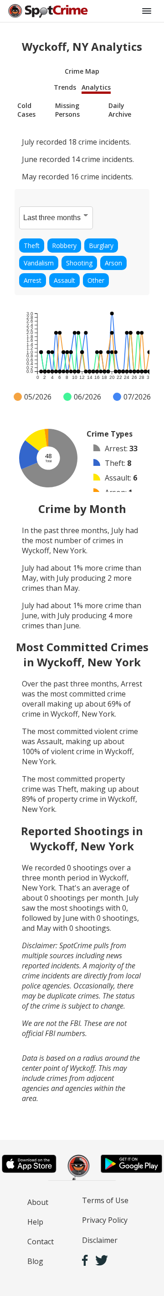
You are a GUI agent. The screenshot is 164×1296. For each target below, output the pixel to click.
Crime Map (82, 71)
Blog (35, 1261)
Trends (65, 87)
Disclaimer (100, 1240)
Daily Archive (119, 110)
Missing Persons (67, 110)
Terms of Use (105, 1200)
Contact (40, 1242)
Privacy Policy (105, 1220)
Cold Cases (26, 110)
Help (35, 1222)
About (37, 1202)
